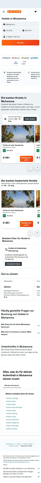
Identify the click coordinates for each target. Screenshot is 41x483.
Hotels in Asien (27, 444)
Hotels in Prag (10, 417)
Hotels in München (12, 420)
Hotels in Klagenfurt (12, 423)
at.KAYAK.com (10, 444)
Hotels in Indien (13, 446)
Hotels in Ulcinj (11, 410)
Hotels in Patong (11, 413)
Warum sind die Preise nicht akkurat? (17, 477)
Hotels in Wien (11, 404)
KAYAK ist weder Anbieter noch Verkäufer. (19, 468)
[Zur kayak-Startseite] (14, 11)
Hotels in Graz (10, 401)
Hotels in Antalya (11, 429)
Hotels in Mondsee (12, 426)
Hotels (19, 444)
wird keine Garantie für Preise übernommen (16, 462)
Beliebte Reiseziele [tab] (12, 385)
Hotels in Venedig (12, 398)
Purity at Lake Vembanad (13, 145)
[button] (3, 11)
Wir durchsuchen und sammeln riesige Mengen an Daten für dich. (18, 472)
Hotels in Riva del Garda (14, 407)
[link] (13, 264)
